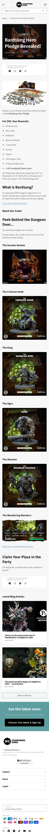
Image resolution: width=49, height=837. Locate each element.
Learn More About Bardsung (14, 203)
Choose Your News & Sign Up (24, 722)
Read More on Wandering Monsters (17, 546)
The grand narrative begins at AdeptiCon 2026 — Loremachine (23, 682)
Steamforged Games (11, 749)
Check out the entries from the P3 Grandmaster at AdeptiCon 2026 (20, 636)
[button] (3, 4)
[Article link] (24, 622)
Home (4, 18)
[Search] (43, 10)
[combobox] (24, 11)
